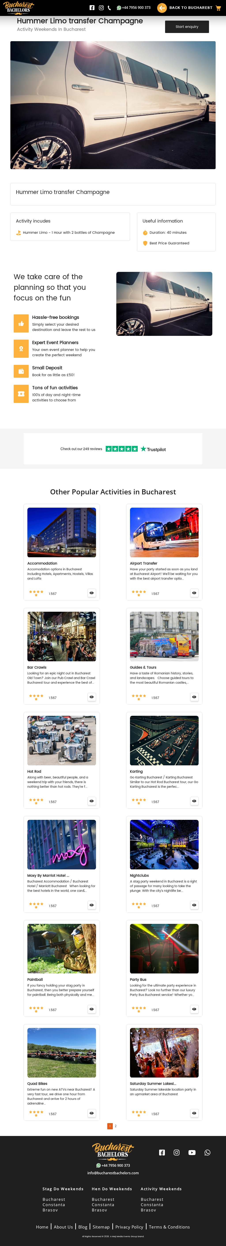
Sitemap (101, 1227)
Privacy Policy (129, 1227)
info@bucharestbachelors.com (113, 1173)
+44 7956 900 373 (136, 7)
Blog (82, 1227)
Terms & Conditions (169, 1227)
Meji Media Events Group (124, 1236)
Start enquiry (187, 27)
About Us (63, 1227)
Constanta (54, 1204)
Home (42, 1227)
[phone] (109, 8)
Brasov (50, 1210)
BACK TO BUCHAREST (190, 8)
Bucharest (54, 1199)
